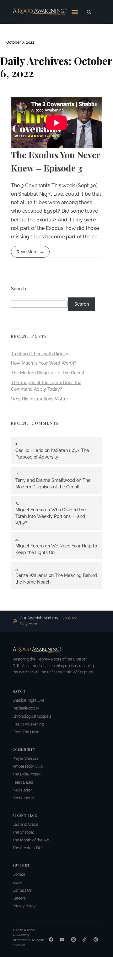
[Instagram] (73, 939)
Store (17, 882)
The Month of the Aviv (31, 840)
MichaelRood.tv (26, 708)
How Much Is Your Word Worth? (43, 363)
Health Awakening (28, 724)
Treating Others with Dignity (39, 353)
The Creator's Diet (28, 848)
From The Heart (26, 732)
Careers (19, 898)
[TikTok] (84, 939)
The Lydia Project (27, 774)
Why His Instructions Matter (39, 398)
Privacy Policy (24, 906)
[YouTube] (62, 939)
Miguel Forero (29, 509)
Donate (19, 874)
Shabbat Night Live (28, 700)
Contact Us (22, 890)
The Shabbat (23, 832)
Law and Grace (25, 824)
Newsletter (22, 790)
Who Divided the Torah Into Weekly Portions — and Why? (50, 516)
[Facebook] (51, 939)
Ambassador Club (28, 766)
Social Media (23, 798)
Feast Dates (23, 782)
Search (18, 288)
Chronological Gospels (32, 716)
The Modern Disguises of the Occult (47, 372)
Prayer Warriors (25, 758)
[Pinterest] (95, 939)
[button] (75, 12)
